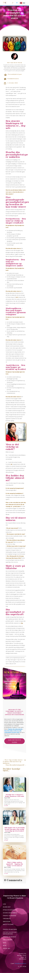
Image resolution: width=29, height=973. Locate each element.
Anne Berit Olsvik (16, 62)
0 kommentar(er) (13, 78)
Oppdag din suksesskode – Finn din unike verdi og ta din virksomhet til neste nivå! (13, 730)
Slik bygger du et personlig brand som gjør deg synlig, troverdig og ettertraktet (15, 829)
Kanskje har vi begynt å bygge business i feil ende (14, 795)
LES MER (6, 805)
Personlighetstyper (15, 74)
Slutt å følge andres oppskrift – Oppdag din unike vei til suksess (14, 864)
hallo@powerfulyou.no (20, 963)
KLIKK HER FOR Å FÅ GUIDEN (14, 741)
